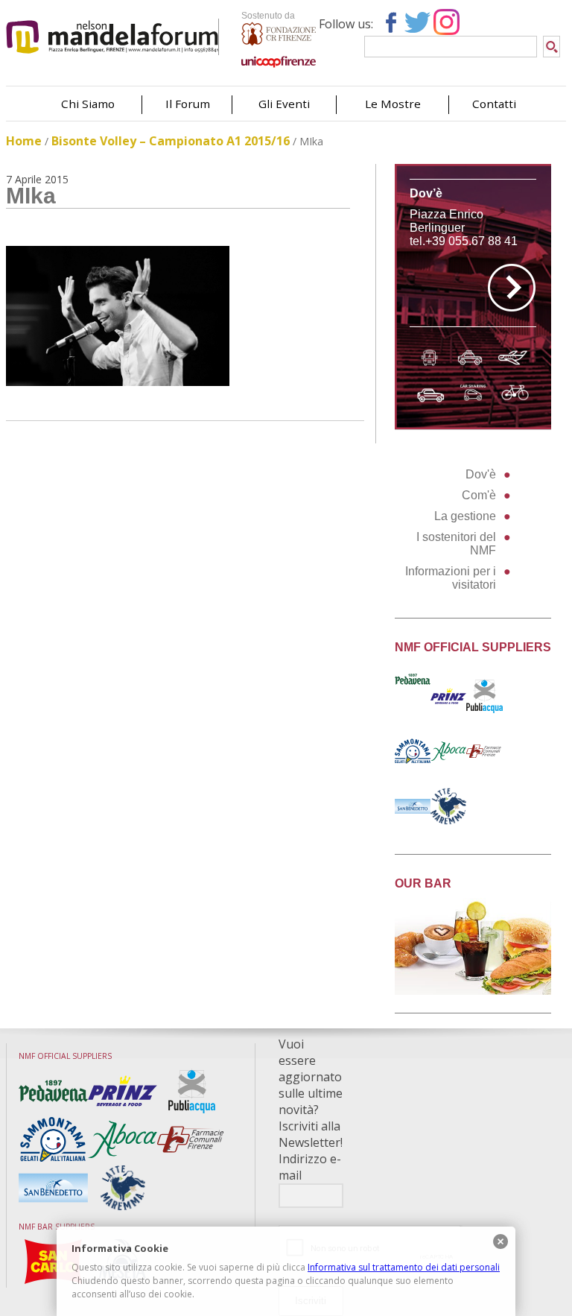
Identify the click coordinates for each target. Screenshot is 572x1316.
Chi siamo (88, 103)
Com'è (479, 495)
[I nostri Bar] (473, 990)
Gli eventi (284, 103)
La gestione (465, 516)
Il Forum (187, 103)
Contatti (494, 103)
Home (24, 141)
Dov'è (480, 474)
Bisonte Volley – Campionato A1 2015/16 (170, 141)
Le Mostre (393, 103)
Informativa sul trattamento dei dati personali (404, 1267)
